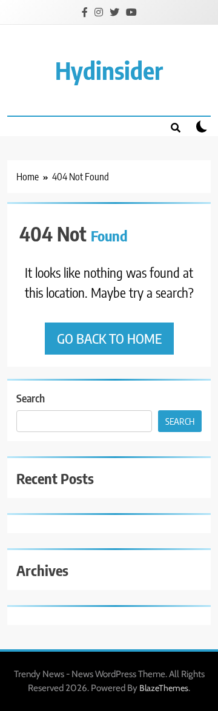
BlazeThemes (163, 688)
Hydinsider (109, 70)
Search (30, 398)
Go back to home (109, 338)
